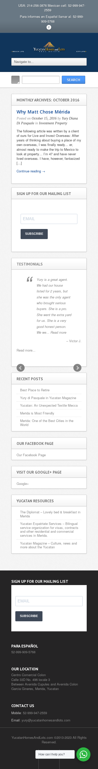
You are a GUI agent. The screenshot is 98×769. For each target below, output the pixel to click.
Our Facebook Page (31, 454)
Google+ (23, 483)
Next (77, 368)
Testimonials (30, 264)
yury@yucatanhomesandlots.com (46, 720)
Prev (21, 368)
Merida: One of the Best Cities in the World (46, 422)
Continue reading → (31, 171)
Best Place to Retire (35, 390)
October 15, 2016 (44, 118)
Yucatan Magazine (33, 543)
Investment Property (53, 123)
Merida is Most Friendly (37, 413)
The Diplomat (29, 512)
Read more (58, 332)
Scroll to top (49, 759)
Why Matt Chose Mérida (43, 112)
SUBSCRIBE (34, 234)
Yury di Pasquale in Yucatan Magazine (48, 397)
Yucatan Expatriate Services (41, 523)
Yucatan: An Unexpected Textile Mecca (49, 405)
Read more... (26, 350)
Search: (15, 80)
